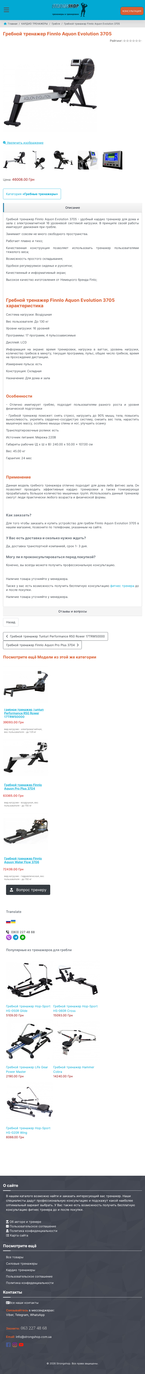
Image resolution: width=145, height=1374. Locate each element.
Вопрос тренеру (30, 890)
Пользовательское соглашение (32, 1226)
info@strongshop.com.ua (34, 1337)
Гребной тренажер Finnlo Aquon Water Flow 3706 (23, 860)
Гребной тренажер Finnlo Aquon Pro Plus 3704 (41, 645)
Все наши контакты (24, 1303)
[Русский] (8, 921)
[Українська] (13, 921)
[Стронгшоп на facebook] (8, 1344)
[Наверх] (138, 1367)
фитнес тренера (122, 586)
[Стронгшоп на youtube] (21, 1344)
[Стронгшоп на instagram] (14, 1344)
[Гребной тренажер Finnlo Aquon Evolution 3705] (14, 160)
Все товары (14, 1257)
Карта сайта (18, 1235)
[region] (72, 207)
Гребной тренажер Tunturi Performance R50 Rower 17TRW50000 (56, 636)
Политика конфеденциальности (30, 1283)
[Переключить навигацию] (6, 10)
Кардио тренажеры (20, 1270)
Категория (32, 194)
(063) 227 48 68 (23, 932)
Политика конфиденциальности (33, 1231)
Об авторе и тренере (25, 1222)
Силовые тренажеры (21, 1263)
